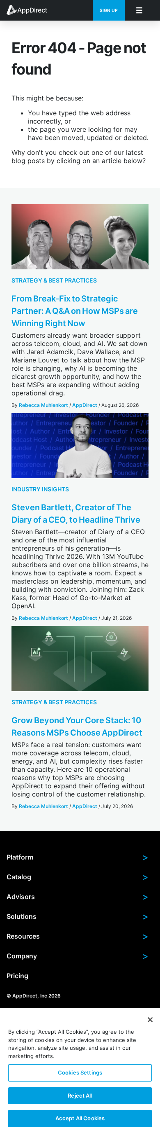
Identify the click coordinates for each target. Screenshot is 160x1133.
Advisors (78, 896)
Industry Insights (40, 489)
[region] (80, 1070)
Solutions (78, 916)
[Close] (150, 1020)
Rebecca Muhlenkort (43, 405)
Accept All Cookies (80, 1118)
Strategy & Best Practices (54, 280)
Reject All (80, 1095)
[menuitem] (31, 10)
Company (78, 956)
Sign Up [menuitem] (109, 10)
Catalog (78, 876)
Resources (78, 936)
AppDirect (84, 405)
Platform (78, 857)
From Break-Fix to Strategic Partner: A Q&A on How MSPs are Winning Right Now (74, 311)
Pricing (17, 976)
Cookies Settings (80, 1072)
